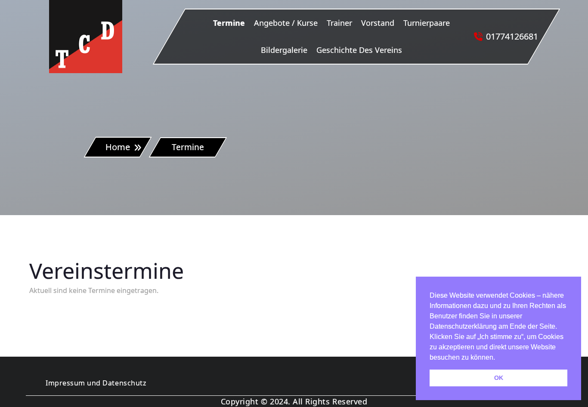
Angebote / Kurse (286, 23)
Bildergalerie (284, 50)
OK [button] (498, 377)
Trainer (339, 23)
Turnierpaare (426, 23)
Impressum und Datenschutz (96, 383)
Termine (229, 23)
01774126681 (512, 36)
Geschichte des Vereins (359, 50)
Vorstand (377, 23)
